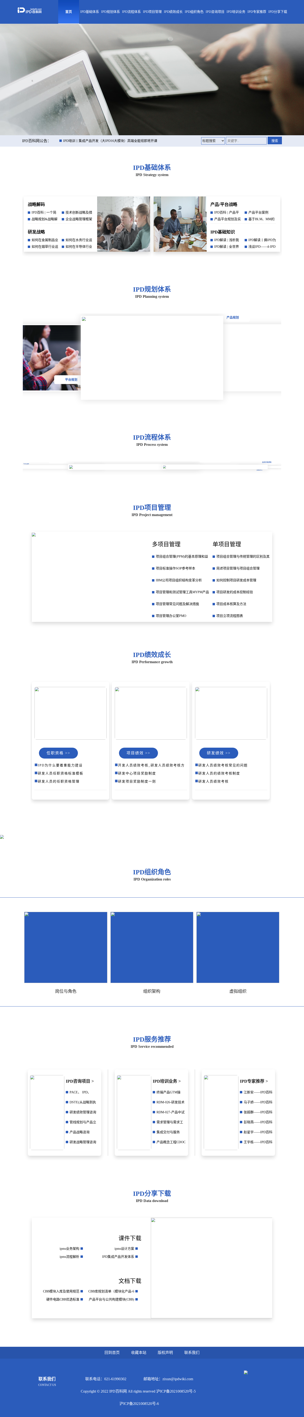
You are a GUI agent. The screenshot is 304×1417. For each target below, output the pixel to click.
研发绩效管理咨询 (83, 1112)
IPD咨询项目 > (80, 1081)
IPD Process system (152, 445)
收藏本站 (138, 1353)
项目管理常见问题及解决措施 (177, 604)
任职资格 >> (58, 753)
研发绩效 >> (219, 753)
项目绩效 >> (138, 753)
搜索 (274, 141)
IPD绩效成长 (173, 12)
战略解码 (36, 204)
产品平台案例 (258, 212)
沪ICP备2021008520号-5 (176, 1391)
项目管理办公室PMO (171, 616)
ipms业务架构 (69, 1248)
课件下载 (130, 1238)
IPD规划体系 (110, 12)
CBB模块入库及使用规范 (61, 1291)
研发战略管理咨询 (83, 1142)
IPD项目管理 (152, 12)
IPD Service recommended (152, 1046)
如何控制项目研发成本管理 (236, 580)
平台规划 (71, 379)
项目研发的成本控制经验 (234, 592)
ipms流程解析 (69, 1257)
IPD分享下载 (277, 12)
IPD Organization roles (152, 879)
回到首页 (112, 1353)
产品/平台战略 (223, 204)
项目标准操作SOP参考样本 (175, 568)
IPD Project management (152, 515)
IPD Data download (152, 1201)
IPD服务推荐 (152, 1039)
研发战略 (36, 232)
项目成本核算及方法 (231, 604)
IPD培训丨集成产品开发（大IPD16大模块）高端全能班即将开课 (110, 141)
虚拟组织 (238, 991)
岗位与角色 (65, 991)
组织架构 (151, 991)
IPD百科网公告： (36, 141)
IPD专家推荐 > (254, 1081)
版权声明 (165, 1353)
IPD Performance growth (152, 662)
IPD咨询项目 (215, 12)
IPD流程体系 (131, 12)
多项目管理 (166, 544)
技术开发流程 (51, 471)
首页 (68, 12)
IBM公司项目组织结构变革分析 (179, 580)
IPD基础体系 (89, 12)
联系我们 (192, 1353)
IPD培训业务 (236, 12)
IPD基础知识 (222, 232)
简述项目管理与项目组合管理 (238, 568)
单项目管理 (227, 544)
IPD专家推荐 (256, 12)
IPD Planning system (152, 296)
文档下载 (130, 1281)
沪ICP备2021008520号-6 (139, 1404)
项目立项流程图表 (229, 616)
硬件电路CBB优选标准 (62, 1299)
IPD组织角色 (194, 12)
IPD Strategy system (152, 175)
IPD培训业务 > (167, 1081)
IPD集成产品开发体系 (118, 1257)
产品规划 (233, 317)
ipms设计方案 (124, 1248)
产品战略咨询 (80, 1132)
